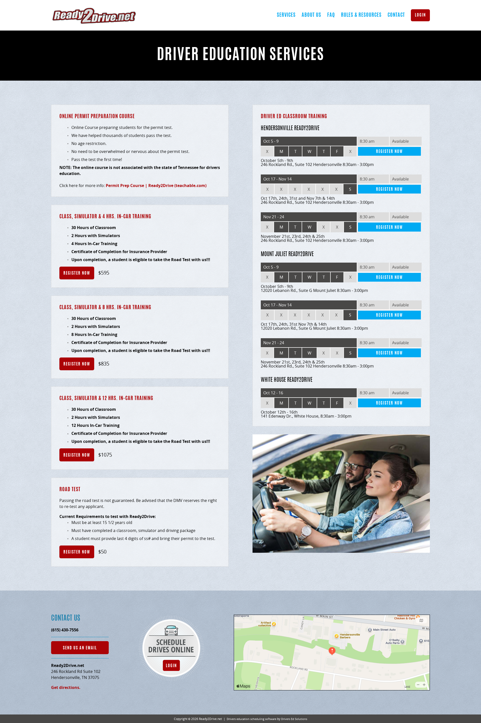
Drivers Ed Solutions (294, 719)
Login (420, 15)
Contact (396, 15)
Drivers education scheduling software (251, 719)
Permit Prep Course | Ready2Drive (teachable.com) (156, 185)
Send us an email (80, 648)
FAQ (331, 15)
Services (286, 15)
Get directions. (65, 687)
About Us (311, 15)
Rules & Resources (361, 15)
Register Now (76, 273)
